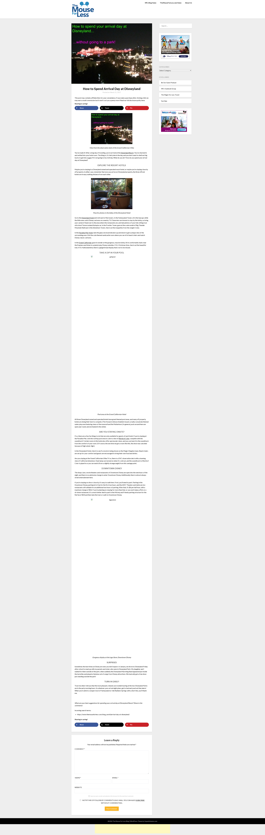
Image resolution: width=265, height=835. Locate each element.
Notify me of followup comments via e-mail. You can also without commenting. (113, 801)
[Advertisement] (132, 828)
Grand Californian (85, 243)
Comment (80, 749)
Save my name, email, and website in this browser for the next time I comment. (112, 796)
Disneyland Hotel (88, 218)
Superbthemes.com (151, 821)
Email (115, 778)
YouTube (164, 101)
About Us (188, 3)
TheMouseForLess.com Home (170, 3)
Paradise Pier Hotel (86, 233)
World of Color (124, 438)
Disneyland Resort (127, 153)
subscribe (140, 800)
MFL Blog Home (150, 3)
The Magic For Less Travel (170, 95)
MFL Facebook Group (168, 89)
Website (78, 787)
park (89, 158)
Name (78, 778)
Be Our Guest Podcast (168, 83)
